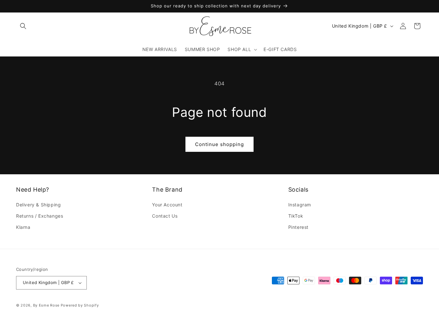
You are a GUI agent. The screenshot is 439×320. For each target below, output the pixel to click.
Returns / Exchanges (39, 216)
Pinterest (298, 227)
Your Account (167, 204)
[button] (23, 26)
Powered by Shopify (80, 305)
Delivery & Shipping (38, 204)
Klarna (23, 227)
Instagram (299, 204)
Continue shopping (219, 144)
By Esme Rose (46, 305)
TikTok (295, 216)
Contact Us (164, 216)
